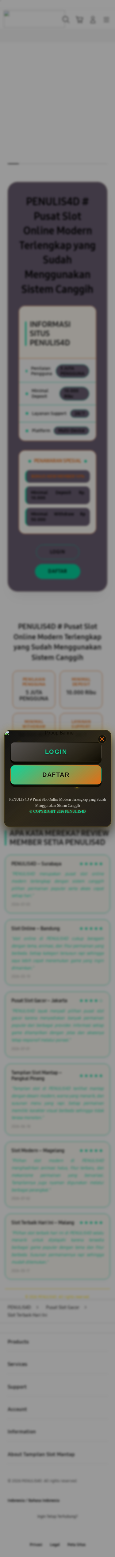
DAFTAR (55, 774)
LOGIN (56, 751)
